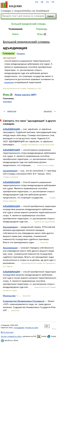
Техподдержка (19, 327)
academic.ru (11, 4)
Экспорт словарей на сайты (11, 336)
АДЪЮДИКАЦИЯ (11, 129)
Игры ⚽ (41, 34)
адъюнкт (48, 111)
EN (36, 2)
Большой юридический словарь (28, 24)
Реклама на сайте (31, 327)
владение (9, 82)
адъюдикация (10, 170)
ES (47, 2)
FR (53, 2)
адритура (11, 111)
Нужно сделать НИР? (26, 94)
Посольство (9, 296)
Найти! (50, 16)
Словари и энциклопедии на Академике (25, 10)
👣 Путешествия (7, 332)
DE (42, 2)
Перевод (21, 53)
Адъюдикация (10, 227)
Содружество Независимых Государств (23, 301)
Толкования (15, 29)
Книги (15, 34)
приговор (7, 101)
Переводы (41, 29)
